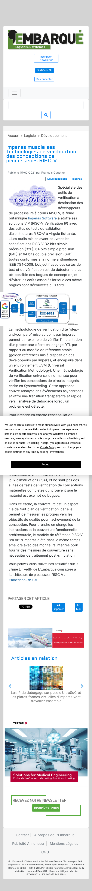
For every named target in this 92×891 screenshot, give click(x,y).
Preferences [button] (57, 451)
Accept (46, 464)
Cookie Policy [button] (47, 447)
